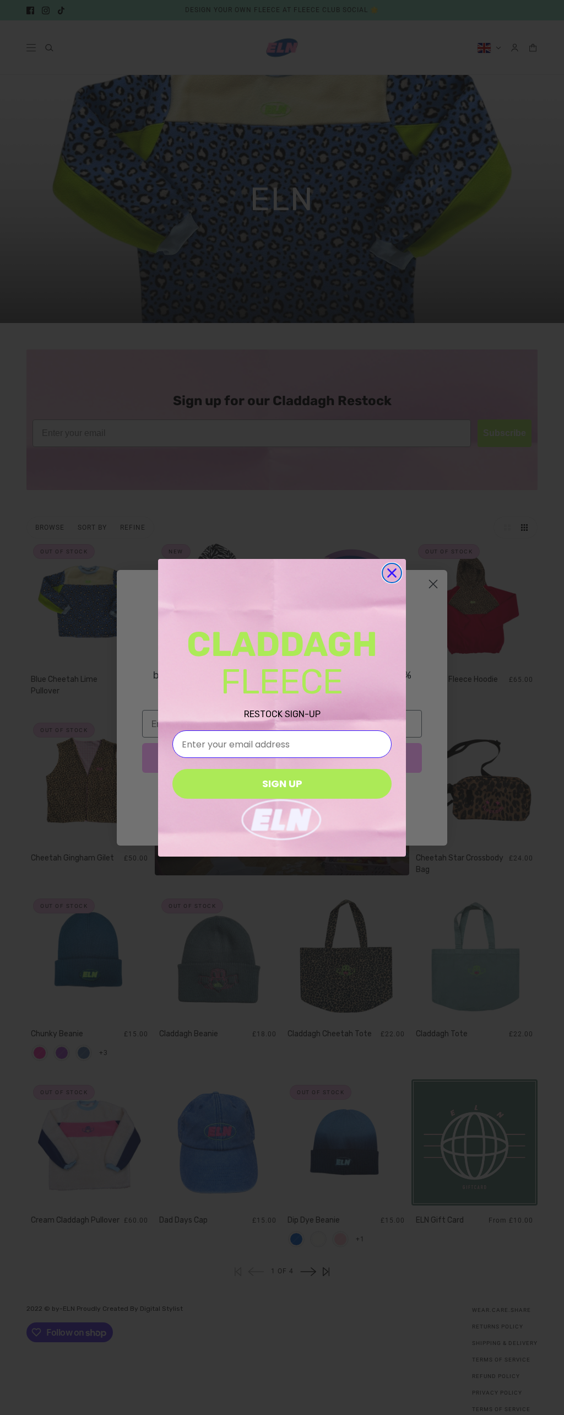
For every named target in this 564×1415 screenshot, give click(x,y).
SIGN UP (282, 783)
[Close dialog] (392, 573)
